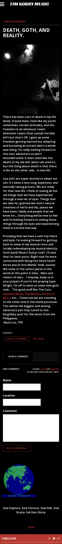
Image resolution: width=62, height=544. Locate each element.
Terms (31, 526)
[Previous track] (49, 538)
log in (43, 369)
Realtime (12, 496)
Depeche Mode (13, 294)
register (54, 369)
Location (9, 395)
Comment (10, 411)
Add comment (17, 448)
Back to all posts (14, 21)
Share (40, 338)
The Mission (32, 294)
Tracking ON (24, 496)
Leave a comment (17, 338)
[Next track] (58, 538)
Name (7, 380)
